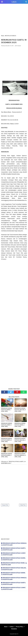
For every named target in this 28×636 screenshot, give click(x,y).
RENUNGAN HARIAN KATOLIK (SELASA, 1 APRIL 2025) (20, 440)
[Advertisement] (14, 19)
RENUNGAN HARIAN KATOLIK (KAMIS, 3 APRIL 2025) (6, 455)
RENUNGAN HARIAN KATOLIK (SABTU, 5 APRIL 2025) (6, 440)
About (5, 626)
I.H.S (14, 2)
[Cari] (26, 2)
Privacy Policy (19, 626)
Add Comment (18, 45)
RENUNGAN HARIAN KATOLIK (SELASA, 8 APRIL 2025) (20, 410)
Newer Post (5, 505)
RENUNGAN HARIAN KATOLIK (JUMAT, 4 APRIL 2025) (6, 425)
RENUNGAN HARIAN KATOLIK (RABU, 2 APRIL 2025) (20, 425)
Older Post (23, 505)
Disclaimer (14, 628)
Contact (11, 626)
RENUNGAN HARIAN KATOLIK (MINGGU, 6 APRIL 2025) (20, 455)
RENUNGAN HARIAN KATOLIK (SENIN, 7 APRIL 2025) (6, 410)
